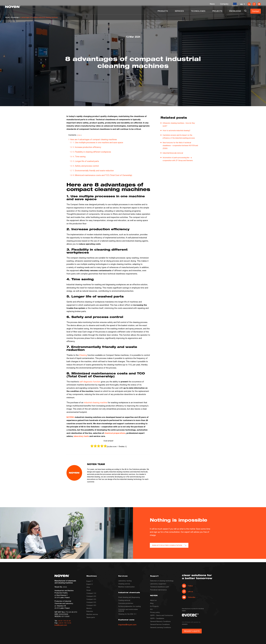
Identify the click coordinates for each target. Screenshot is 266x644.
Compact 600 (91, 602)
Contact (255, 11)
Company (224, 4)
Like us (190, 591)
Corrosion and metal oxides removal (128, 610)
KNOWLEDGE (235, 11)
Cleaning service (124, 584)
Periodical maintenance (158, 590)
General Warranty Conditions (160, 621)
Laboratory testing (125, 581)
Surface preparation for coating (129, 606)
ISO (151, 609)
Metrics (89, 608)
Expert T (89, 581)
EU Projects (154, 606)
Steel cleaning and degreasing (129, 597)
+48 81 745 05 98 (64, 621)
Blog (151, 603)
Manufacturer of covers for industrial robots (193, 609)
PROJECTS (217, 11)
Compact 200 (91, 596)
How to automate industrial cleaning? (176, 130)
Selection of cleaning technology (162, 581)
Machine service (92, 614)
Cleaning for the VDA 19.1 (127, 614)
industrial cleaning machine (95, 402)
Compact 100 (91, 593)
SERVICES (179, 11)
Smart (88, 590)
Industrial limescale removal (173, 153)
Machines (91, 576)
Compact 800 (91, 605)
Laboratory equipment (158, 584)
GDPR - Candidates (157, 618)
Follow (190, 586)
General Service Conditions (160, 624)
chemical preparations (114, 433)
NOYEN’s (70, 417)
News (212, 4)
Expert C (89, 584)
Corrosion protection (125, 603)
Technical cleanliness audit (159, 587)
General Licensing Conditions (160, 627)
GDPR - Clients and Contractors (161, 615)
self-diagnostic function (89, 381)
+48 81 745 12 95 (64, 623)
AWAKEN (184, 624)
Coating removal (124, 600)
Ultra (88, 587)
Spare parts (90, 617)
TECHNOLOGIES (198, 11)
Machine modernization (126, 587)
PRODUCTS (163, 11)
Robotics (89, 611)
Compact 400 (91, 599)
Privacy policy (155, 612)
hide (79, 135)
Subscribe (191, 597)
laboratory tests (81, 436)
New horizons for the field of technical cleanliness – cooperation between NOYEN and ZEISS (180, 145)
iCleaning (83, 355)
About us (153, 600)
